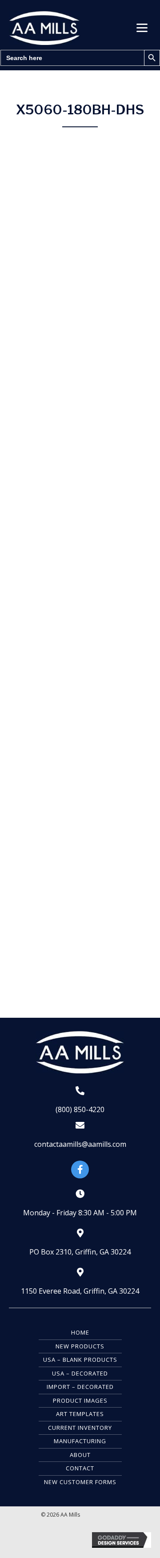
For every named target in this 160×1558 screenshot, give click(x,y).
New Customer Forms (80, 1482)
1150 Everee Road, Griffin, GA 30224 (80, 1291)
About (80, 1455)
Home (80, 1332)
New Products (80, 1346)
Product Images (80, 1400)
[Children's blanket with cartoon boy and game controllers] (80, 834)
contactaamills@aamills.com (80, 1144)
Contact (80, 1468)
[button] (142, 28)
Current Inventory (80, 1428)
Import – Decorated (80, 1387)
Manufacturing (80, 1441)
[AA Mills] (80, 268)
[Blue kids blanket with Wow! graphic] (80, 959)
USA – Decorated (80, 1373)
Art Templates (80, 1414)
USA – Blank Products (80, 1360)
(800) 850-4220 (80, 1109)
